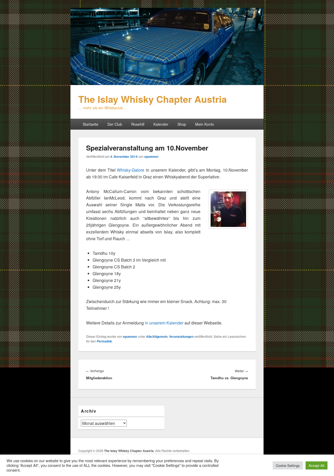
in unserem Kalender (164, 323)
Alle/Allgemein (157, 336)
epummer (151, 156)
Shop (181, 124)
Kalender (160, 124)
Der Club (115, 124)
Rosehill (137, 124)
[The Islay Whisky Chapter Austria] (167, 83)
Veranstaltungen (181, 336)
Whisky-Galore (130, 170)
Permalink (104, 341)
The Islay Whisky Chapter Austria (152, 99)
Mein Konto (204, 124)
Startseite (90, 124)
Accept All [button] (316, 465)
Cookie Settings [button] (288, 465)
